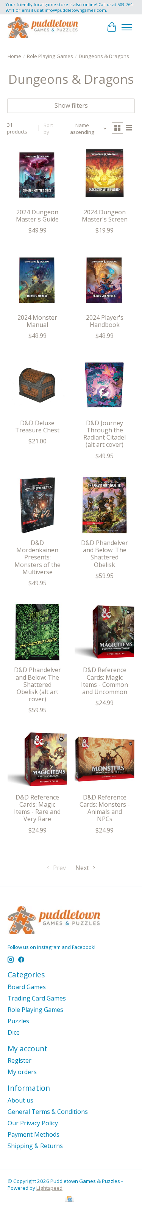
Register (19, 1060)
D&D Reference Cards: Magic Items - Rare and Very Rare (37, 808)
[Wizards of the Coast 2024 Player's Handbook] (104, 279)
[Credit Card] (69, 1199)
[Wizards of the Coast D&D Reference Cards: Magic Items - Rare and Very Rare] (37, 759)
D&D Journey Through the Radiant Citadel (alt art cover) (104, 434)
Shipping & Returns (35, 1146)
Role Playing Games (50, 56)
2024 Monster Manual (37, 321)
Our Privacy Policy (33, 1123)
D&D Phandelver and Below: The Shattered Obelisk (104, 554)
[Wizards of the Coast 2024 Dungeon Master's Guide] (37, 174)
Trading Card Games (37, 998)
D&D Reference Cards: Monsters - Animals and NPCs (105, 808)
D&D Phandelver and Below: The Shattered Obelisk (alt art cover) (37, 684)
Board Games (27, 987)
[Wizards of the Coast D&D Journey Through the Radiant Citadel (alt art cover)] (104, 385)
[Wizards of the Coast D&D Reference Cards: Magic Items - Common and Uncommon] (104, 632)
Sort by (48, 128)
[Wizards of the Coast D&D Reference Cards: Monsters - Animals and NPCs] (104, 759)
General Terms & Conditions (48, 1111)
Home (14, 56)
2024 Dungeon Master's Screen (105, 215)
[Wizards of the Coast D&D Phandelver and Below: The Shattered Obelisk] (104, 505)
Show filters (71, 105)
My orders (22, 1072)
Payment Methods (33, 1134)
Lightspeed (49, 1187)
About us (20, 1100)
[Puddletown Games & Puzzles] (43, 27)
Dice (14, 1032)
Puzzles (18, 1021)
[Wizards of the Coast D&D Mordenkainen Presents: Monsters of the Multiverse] (37, 505)
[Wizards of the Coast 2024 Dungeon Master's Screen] (104, 174)
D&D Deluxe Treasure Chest (37, 426)
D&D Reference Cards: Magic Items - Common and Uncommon (104, 681)
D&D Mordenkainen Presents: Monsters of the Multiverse (37, 557)
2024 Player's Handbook (104, 321)
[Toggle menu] (126, 27)
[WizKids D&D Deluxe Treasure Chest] (37, 385)
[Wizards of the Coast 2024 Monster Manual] (37, 279)
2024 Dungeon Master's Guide (37, 215)
